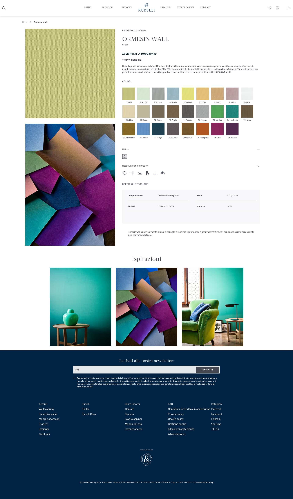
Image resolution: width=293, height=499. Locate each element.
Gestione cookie (177, 424)
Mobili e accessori (49, 419)
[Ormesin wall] (70, 185)
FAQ (170, 404)
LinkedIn (216, 419)
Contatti (129, 409)
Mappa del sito (133, 424)
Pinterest (216, 409)
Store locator (132, 404)
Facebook (216, 414)
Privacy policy (176, 414)
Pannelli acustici (48, 414)
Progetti (43, 424)
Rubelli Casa (89, 414)
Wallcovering (46, 409)
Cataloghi (44, 434)
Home (25, 22)
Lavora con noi (133, 419)
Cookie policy (175, 419)
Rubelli (86, 404)
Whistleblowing (176, 434)
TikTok (215, 429)
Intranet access (133, 429)
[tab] (191, 152)
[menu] (146, 8)
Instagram (216, 404)
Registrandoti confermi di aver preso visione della (147, 382)
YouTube (216, 424)
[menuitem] (87, 7)
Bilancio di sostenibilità (181, 429)
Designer (44, 429)
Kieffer (85, 409)
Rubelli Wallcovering (134, 30)
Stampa (129, 414)
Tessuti (43, 404)
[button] (288, 8)
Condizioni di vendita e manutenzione (189, 409)
